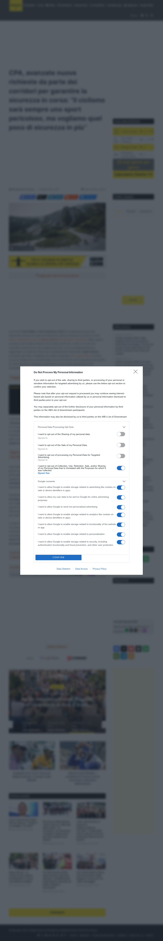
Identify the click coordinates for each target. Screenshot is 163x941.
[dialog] (81, 470)
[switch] (121, 434)
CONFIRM (58, 557)
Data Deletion (63, 568)
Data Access (81, 568)
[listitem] (81, 427)
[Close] (137, 373)
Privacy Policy (99, 568)
